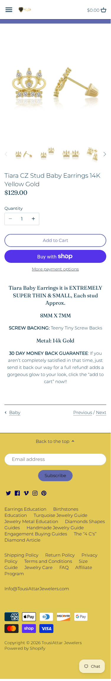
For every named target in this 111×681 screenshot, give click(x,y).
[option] (23, 154)
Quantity (13, 208)
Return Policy (60, 555)
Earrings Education (25, 509)
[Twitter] (8, 493)
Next (101, 412)
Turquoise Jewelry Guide (60, 515)
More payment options (55, 269)
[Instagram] (34, 493)
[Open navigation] (8, 9)
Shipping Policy (21, 555)
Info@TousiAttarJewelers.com (36, 588)
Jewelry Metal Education (31, 521)
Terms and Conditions (48, 561)
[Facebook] (17, 493)
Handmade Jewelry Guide (55, 527)
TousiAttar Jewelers (62, 642)
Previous (82, 412)
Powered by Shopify (24, 648)
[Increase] (33, 219)
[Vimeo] (26, 493)
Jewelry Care (39, 567)
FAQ (64, 567)
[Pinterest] (43, 493)
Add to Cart (55, 240)
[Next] (104, 154)
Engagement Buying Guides (35, 534)
